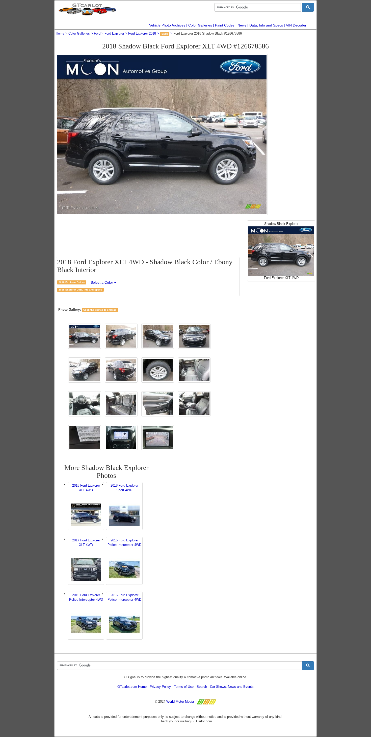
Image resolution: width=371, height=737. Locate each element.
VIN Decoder (296, 25)
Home (60, 33)
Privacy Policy (160, 687)
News (241, 25)
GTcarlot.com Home (132, 687)
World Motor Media (180, 701)
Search (202, 687)
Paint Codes (224, 25)
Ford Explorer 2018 (142, 33)
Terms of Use (184, 687)
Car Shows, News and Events (232, 687)
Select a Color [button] (102, 282)
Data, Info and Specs (266, 25)
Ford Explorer (114, 33)
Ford (97, 33)
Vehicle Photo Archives (167, 25)
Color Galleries (200, 25)
